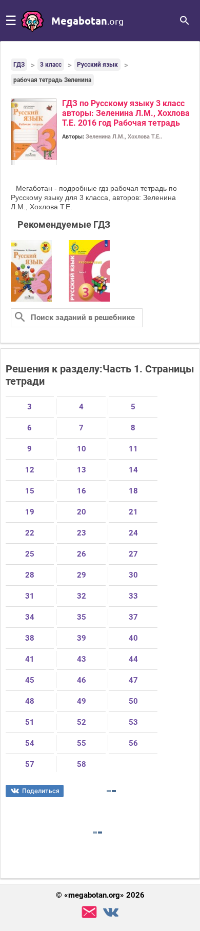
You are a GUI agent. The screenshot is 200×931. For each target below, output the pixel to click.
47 (133, 680)
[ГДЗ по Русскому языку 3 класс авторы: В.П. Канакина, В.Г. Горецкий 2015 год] (31, 299)
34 (29, 617)
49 (81, 701)
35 (81, 617)
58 (81, 764)
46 (81, 680)
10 (81, 448)
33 (133, 596)
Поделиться (40, 791)
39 (81, 638)
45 (29, 680)
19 (29, 512)
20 (81, 512)
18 (133, 491)
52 (81, 722)
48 (29, 701)
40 (133, 638)
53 (133, 722)
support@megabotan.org (89, 912)
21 (133, 512)
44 (133, 659)
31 (29, 596)
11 (133, 448)
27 (133, 554)
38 (29, 638)
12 (29, 469)
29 (81, 575)
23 (81, 533)
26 (81, 554)
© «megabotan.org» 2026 (100, 895)
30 (133, 575)
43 (81, 659)
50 (133, 701)
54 (29, 743)
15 (29, 491)
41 (29, 659)
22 (29, 533)
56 (133, 743)
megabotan (87, 20)
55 (81, 743)
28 (29, 575)
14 (133, 469)
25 (29, 554)
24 (133, 533)
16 (81, 491)
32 (81, 596)
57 (29, 764)
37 (133, 617)
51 (29, 722)
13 (81, 469)
